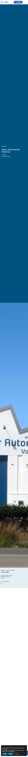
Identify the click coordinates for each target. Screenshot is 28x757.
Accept (5, 753)
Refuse (10, 753)
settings (12, 751)
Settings (16, 753)
